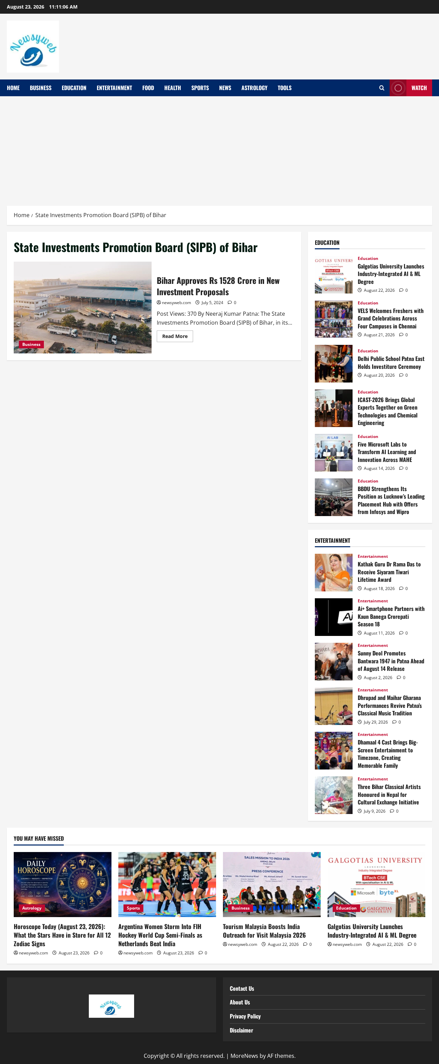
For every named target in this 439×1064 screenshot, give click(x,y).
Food (148, 88)
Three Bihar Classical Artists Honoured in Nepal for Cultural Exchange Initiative (334, 795)
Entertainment (114, 88)
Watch (419, 88)
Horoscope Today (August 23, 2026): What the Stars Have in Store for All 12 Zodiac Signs (62, 935)
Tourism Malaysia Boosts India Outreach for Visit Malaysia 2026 (264, 930)
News (225, 88)
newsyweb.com (176, 302)
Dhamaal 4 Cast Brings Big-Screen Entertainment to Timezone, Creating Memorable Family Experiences (334, 750)
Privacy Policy (245, 1016)
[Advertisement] (219, 148)
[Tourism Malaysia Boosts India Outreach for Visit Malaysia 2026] (272, 884)
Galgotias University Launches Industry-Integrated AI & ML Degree (334, 274)
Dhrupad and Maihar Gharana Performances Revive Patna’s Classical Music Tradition (334, 706)
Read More (177, 334)
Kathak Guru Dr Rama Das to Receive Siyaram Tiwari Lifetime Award (334, 572)
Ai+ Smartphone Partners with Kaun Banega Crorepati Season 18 (334, 617)
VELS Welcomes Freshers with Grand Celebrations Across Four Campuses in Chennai (334, 319)
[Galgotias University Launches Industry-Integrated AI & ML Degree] (376, 884)
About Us (240, 1002)
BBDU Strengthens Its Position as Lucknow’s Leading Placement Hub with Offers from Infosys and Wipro (334, 497)
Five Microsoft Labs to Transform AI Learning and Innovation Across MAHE (334, 453)
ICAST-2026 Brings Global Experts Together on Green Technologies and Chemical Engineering (334, 408)
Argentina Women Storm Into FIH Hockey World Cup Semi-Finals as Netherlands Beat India (160, 935)
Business (40, 88)
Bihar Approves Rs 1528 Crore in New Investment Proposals (83, 307)
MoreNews (244, 1056)
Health (172, 88)
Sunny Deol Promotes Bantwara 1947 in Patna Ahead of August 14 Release (334, 661)
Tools (285, 88)
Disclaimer (241, 1030)
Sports (200, 88)
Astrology (254, 88)
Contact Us (242, 988)
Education (74, 88)
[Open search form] (381, 88)
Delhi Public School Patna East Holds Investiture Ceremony (334, 364)
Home (13, 88)
